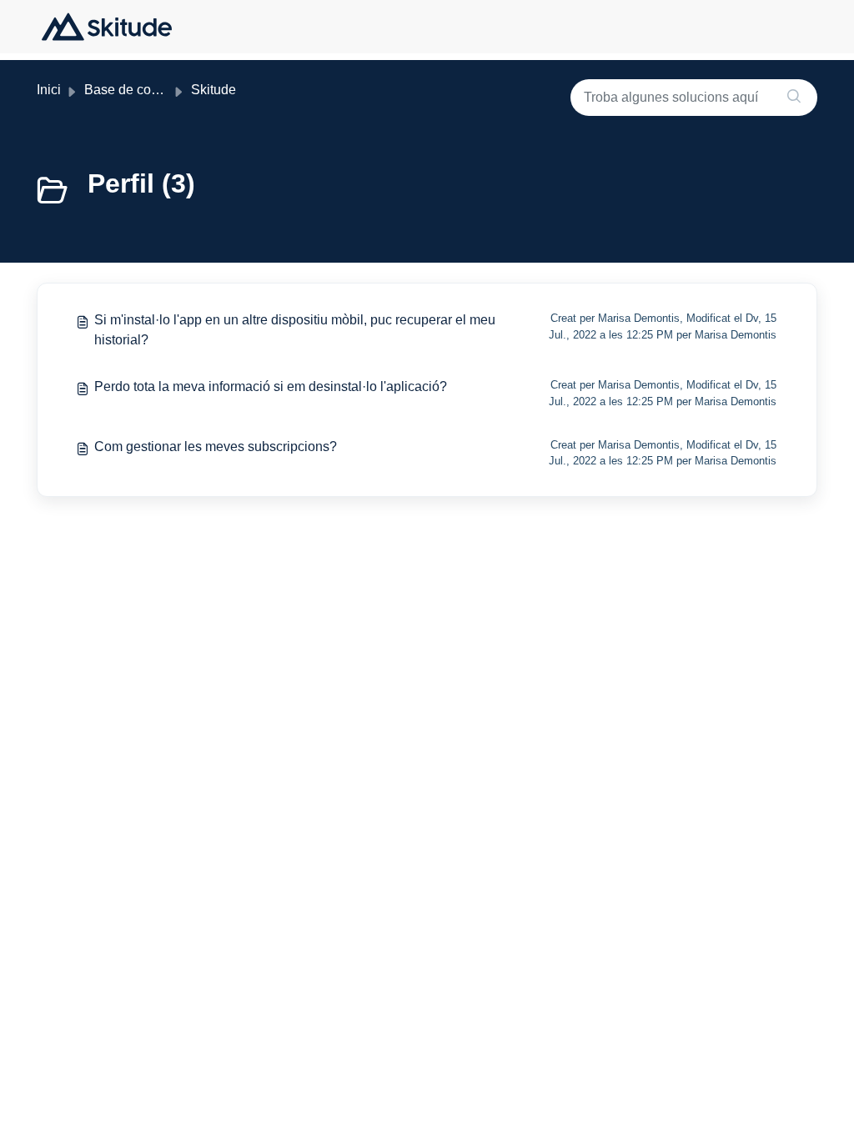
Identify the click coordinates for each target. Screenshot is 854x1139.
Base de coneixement (148, 90)
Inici (49, 90)
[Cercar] (794, 97)
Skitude (213, 90)
